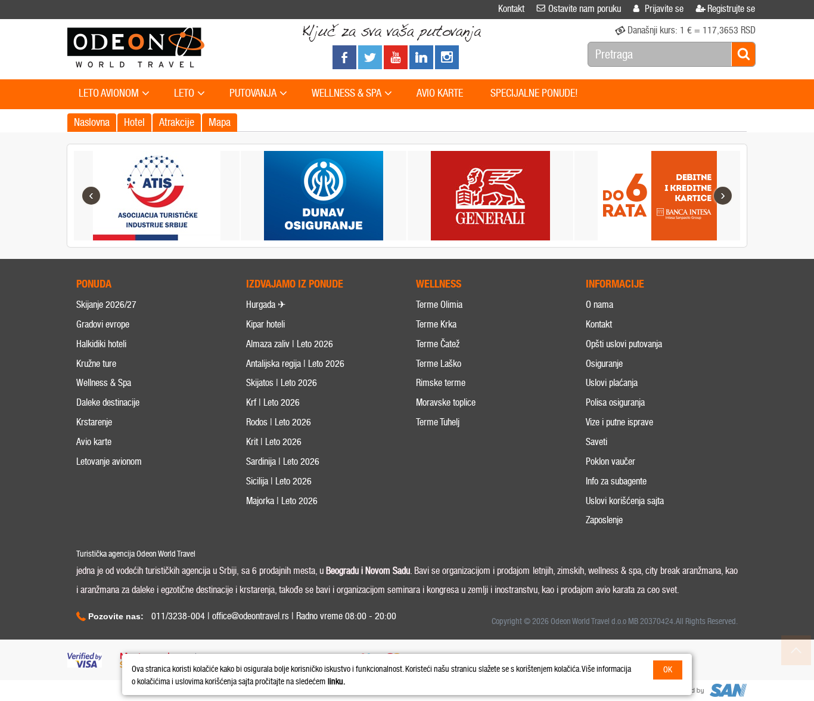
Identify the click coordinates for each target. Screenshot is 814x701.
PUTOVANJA (252, 93)
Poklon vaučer (610, 461)
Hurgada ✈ (265, 304)
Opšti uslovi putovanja (624, 344)
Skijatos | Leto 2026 (281, 382)
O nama (599, 304)
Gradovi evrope (102, 324)
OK (667, 670)
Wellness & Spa (103, 382)
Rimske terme (440, 382)
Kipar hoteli (265, 324)
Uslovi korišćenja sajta (625, 501)
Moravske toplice (446, 402)
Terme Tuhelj (437, 422)
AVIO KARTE (440, 93)
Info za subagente (616, 481)
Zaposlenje (604, 520)
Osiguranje (604, 363)
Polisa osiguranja (615, 402)
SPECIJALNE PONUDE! (534, 93)
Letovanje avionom (109, 461)
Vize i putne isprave (619, 422)
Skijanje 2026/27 (106, 304)
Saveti (596, 441)
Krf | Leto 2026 (273, 402)
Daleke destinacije (107, 402)
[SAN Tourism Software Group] (708, 690)
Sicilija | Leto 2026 (279, 481)
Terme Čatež (437, 344)
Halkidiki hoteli (101, 344)
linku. (336, 682)
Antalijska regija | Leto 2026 (295, 363)
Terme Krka (436, 324)
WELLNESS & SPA (346, 93)
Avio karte (93, 441)
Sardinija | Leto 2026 (282, 461)
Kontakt (599, 324)
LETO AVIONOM (109, 93)
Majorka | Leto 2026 (282, 501)
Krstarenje (94, 422)
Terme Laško (438, 363)
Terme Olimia (439, 304)
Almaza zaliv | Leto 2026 (289, 344)
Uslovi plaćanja (612, 382)
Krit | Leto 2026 (274, 441)
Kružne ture (96, 363)
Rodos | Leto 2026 (278, 422)
